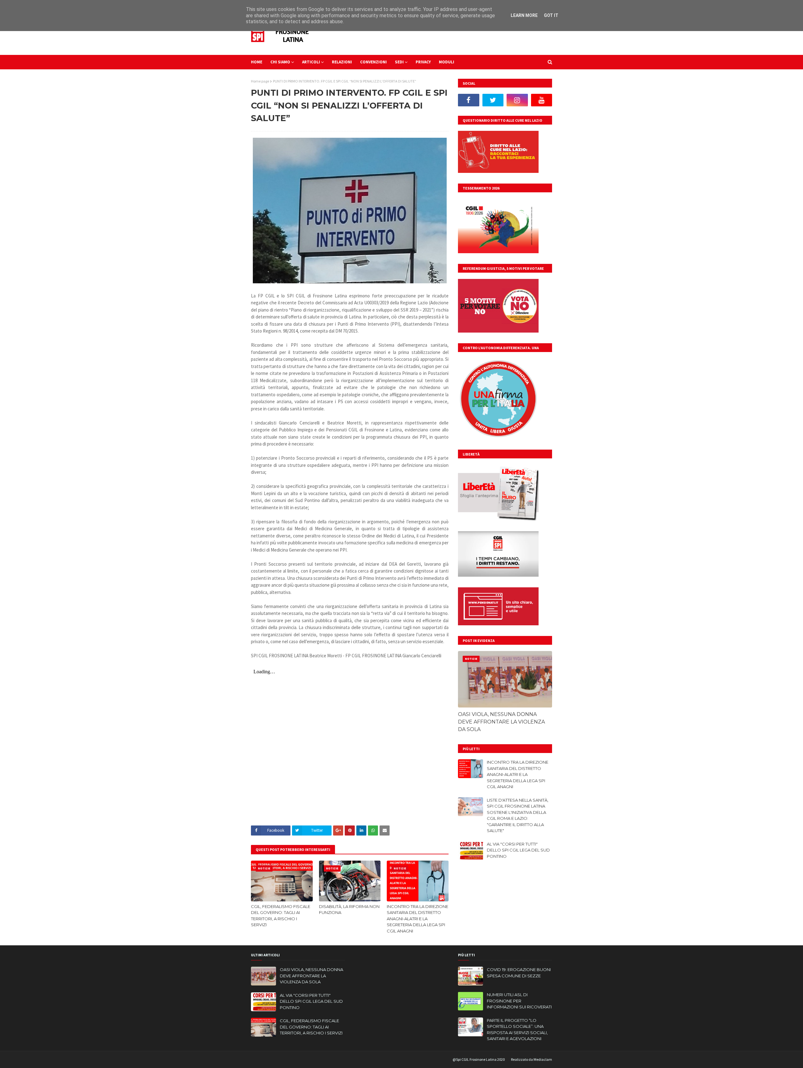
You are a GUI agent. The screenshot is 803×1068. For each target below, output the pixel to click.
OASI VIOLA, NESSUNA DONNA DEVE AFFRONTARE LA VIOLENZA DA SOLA (501, 721)
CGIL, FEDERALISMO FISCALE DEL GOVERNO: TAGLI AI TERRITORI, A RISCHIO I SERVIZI (280, 915)
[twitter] (493, 100)
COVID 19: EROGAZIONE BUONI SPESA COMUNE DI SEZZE (519, 972)
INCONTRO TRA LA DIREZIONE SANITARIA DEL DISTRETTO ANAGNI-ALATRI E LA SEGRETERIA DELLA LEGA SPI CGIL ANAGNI (417, 918)
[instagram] (517, 100)
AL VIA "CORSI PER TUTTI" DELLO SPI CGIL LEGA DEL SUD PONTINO (518, 850)
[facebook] (468, 100)
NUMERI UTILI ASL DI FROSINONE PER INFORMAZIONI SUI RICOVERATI (519, 1000)
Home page (260, 81)
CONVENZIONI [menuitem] (373, 62)
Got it (551, 15)
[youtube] (541, 100)
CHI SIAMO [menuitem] (280, 62)
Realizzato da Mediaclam (531, 1059)
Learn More (524, 15)
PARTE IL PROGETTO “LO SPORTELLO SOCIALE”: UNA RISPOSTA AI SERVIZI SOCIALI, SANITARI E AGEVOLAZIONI (517, 1029)
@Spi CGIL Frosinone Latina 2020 (479, 1059)
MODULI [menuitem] (446, 62)
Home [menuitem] (256, 62)
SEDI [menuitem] (399, 62)
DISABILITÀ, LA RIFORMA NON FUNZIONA (349, 909)
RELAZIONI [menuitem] (342, 62)
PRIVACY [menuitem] (423, 62)
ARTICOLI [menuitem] (311, 62)
